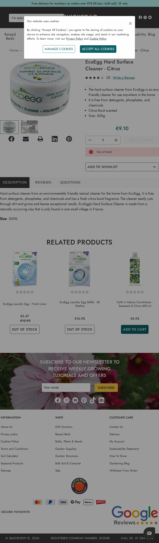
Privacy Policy (74, 39)
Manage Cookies (59, 49)
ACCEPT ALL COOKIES (98, 49)
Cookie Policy (98, 39)
